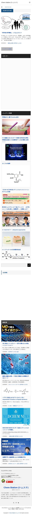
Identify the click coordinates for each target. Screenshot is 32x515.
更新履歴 (17, 507)
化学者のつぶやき (17, 43)
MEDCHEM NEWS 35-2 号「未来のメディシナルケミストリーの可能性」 (16, 428)
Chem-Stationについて (6, 507)
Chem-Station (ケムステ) (16, 487)
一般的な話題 (10, 43)
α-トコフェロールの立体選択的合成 (11, 249)
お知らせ (13, 507)
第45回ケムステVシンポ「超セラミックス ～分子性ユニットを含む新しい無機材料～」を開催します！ (15, 208)
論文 (18, 351)
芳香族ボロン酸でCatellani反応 (10, 117)
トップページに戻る (6, 49)
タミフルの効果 (6, 163)
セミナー (15, 463)
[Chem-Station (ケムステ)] (9, 2)
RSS (18, 503)
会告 (18, 463)
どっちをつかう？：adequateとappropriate (13, 229)
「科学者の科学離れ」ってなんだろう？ (11, 32)
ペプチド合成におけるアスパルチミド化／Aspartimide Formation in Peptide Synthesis (15, 398)
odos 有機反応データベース (16, 405)
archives (10, 463)
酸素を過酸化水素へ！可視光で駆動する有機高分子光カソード (16, 377)
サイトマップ (22, 507)
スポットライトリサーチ (13, 384)
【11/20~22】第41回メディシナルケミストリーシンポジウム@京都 (15, 190)
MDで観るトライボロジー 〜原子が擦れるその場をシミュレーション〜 (16, 344)
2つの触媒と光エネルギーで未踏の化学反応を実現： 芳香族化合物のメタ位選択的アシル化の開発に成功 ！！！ (15, 139)
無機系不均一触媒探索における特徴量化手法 (14, 457)
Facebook (28, 507)
